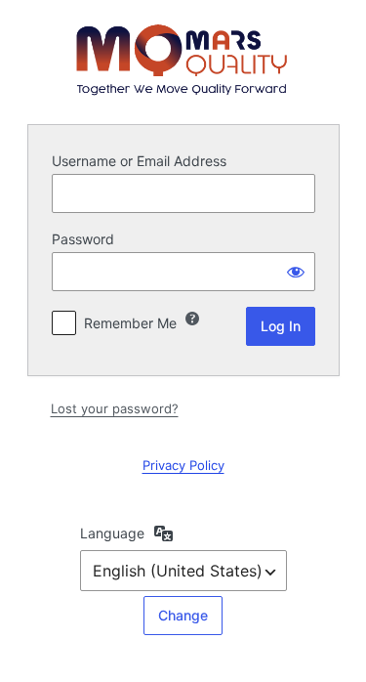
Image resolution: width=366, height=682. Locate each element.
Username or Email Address (139, 160)
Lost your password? (115, 408)
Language (112, 533)
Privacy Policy (183, 465)
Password (83, 239)
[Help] (192, 318)
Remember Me (130, 323)
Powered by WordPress (183, 60)
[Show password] (295, 271)
